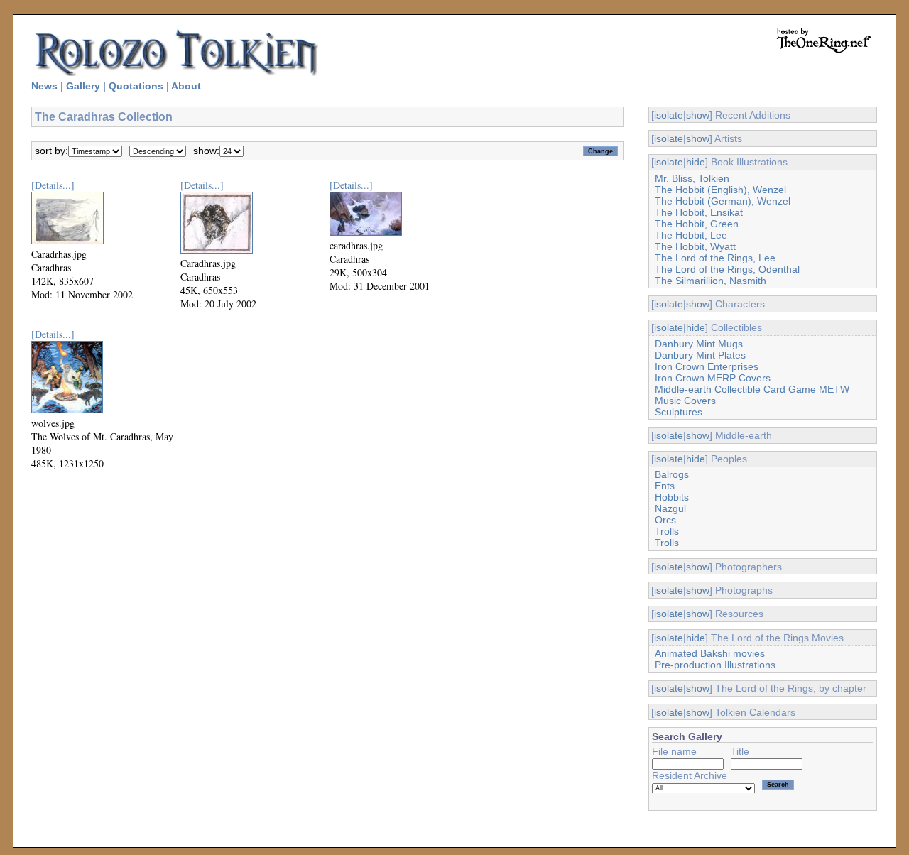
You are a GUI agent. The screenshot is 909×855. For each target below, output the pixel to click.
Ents (665, 485)
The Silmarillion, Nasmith (710, 280)
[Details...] (53, 185)
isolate (668, 115)
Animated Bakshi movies (710, 653)
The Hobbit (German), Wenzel (722, 201)
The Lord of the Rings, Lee (715, 257)
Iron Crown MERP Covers (713, 377)
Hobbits (672, 497)
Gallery (83, 86)
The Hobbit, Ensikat (699, 212)
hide (695, 162)
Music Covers (685, 400)
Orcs (665, 519)
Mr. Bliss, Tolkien (692, 178)
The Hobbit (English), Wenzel (720, 189)
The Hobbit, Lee (691, 235)
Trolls (667, 531)
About (186, 86)
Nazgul (670, 508)
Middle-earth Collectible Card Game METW (752, 389)
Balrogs (672, 474)
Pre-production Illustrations (715, 664)
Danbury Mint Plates (700, 355)
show (697, 115)
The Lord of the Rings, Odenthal (727, 269)
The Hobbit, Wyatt (695, 246)
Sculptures (678, 412)
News (44, 86)
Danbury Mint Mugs (699, 343)
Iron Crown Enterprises (706, 366)
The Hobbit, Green (697, 223)
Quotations (136, 86)
